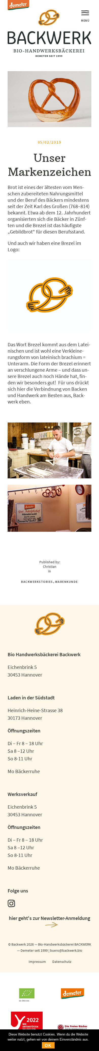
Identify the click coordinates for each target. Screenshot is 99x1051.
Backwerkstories (37, 582)
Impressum (37, 961)
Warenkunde (66, 582)
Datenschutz (61, 961)
